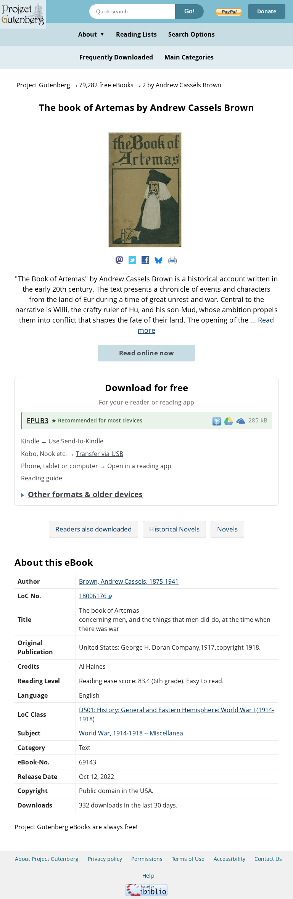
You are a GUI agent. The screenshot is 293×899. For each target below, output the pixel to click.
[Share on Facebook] (145, 259)
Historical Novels (174, 529)
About (91, 34)
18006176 (93, 596)
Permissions (146, 858)
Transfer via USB (99, 454)
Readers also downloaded (93, 529)
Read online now (146, 352)
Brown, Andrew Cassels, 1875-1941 (129, 581)
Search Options (191, 34)
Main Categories (189, 57)
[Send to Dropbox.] (217, 420)
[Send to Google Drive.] (228, 420)
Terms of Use (188, 858)
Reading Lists (136, 34)
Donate (266, 11)
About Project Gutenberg (47, 858)
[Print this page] (172, 259)
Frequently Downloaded (116, 57)
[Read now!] (145, 245)
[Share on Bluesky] (159, 259)
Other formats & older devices (85, 494)
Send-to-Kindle (82, 441)
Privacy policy (105, 858)
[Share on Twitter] (132, 259)
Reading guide (41, 478)
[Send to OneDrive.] (240, 421)
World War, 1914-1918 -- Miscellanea (131, 733)
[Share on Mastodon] (119, 259)
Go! (189, 11)
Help (148, 875)
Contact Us (268, 858)
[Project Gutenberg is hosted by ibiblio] (146, 894)
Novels (227, 529)
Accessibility (229, 858)
